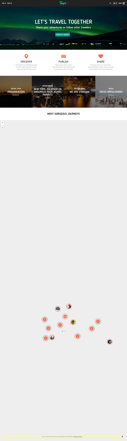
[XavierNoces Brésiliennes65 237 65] (52, 337)
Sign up (9, 3)
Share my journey (62, 35)
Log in (4, 3)
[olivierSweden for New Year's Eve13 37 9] (69, 306)
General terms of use (77, 436)
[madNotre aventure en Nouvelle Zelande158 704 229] (109, 341)
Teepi (63, 3)
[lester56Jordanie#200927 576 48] (73, 322)
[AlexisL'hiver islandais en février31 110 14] (57, 309)
